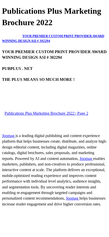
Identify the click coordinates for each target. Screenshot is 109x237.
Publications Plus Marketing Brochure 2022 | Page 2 (46, 113)
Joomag (8, 136)
